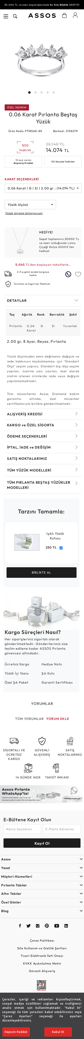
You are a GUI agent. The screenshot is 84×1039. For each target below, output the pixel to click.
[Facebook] (20, 926)
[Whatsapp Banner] (42, 794)
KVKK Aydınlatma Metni (42, 963)
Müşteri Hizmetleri (16, 876)
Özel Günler (11, 902)
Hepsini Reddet (16, 1032)
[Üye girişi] (75, 15)
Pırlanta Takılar (14, 885)
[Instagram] (38, 926)
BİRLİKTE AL (41, 572)
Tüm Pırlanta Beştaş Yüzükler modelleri (38, 485)
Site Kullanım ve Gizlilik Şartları (42, 948)
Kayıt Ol (42, 843)
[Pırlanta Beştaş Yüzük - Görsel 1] (41, 60)
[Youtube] (56, 926)
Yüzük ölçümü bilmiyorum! (24, 213)
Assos (6, 859)
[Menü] (5, 16)
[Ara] (15, 16)
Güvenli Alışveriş (42, 971)
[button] (29, 92)
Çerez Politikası (42, 940)
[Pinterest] (47, 926)
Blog (5, 911)
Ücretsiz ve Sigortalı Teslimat (32, 283)
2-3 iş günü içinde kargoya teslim (33, 273)
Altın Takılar (11, 894)
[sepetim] (64, 15)
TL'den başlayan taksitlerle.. (43, 264)
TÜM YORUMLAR (29, 719)
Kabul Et (58, 1032)
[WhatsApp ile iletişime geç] (68, 274)
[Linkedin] (66, 926)
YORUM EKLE (57, 719)
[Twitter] (28, 926)
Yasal (5, 868)
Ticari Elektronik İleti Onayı (42, 956)
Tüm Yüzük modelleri (29, 470)
